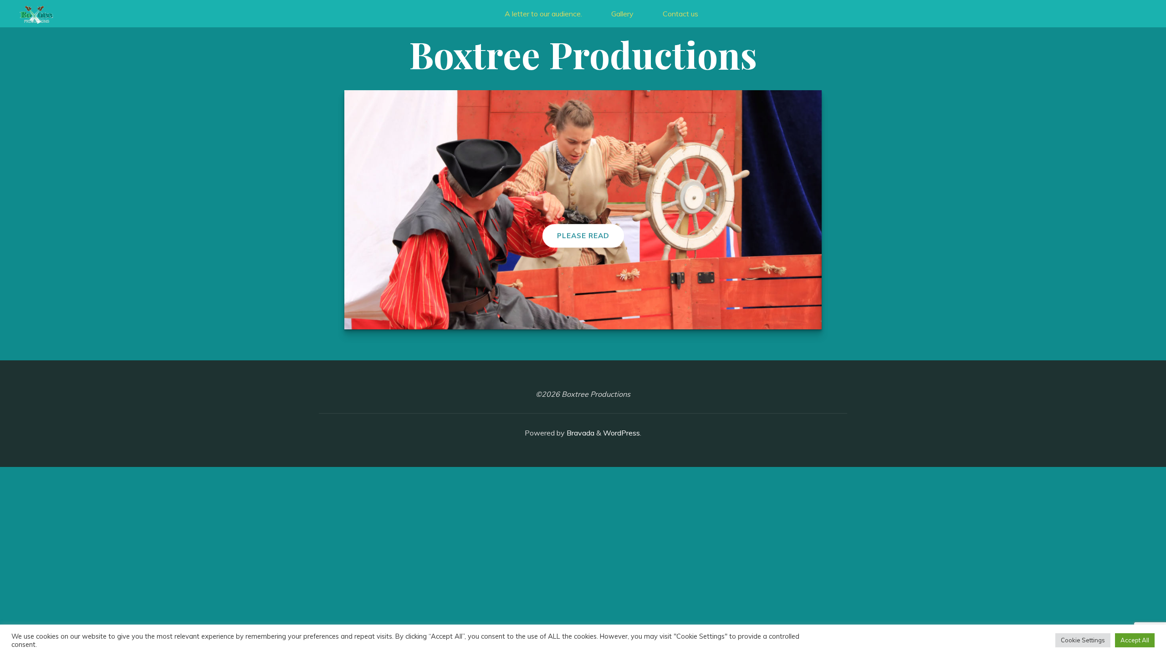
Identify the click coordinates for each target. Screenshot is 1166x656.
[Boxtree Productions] (36, 13)
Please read (583, 235)
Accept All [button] (1134, 640)
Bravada (579, 432)
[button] (574, 317)
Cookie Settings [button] (1083, 640)
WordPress (621, 432)
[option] (583, 209)
